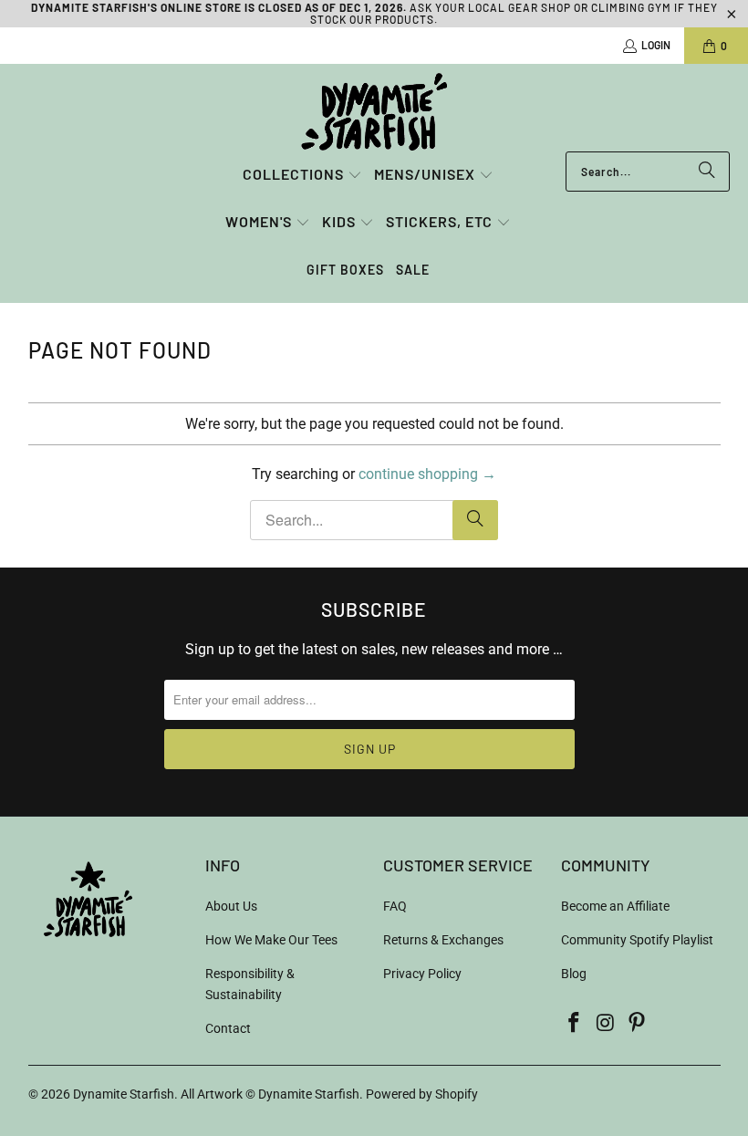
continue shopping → (427, 474)
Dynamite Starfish (123, 1094)
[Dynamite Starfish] (374, 112)
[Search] (707, 171)
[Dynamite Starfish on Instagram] (605, 1024)
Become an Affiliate (615, 906)
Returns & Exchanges (443, 940)
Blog (574, 973)
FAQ (395, 906)
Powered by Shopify (422, 1094)
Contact (228, 1028)
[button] (302, 175)
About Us (231, 906)
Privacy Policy (422, 973)
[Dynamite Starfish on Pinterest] (637, 1024)
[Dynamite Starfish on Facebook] (574, 1024)
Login (655, 44)
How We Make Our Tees (271, 940)
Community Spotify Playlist (637, 940)
